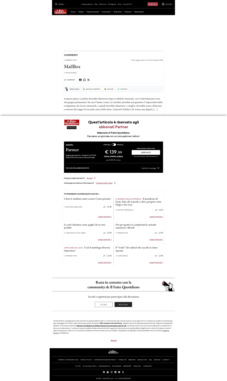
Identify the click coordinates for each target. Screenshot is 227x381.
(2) (162, 233)
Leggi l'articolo (105, 216)
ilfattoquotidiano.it (87, 4)
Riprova (114, 340)
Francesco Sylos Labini (75, 233)
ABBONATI (146, 152)
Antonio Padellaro (73, 207)
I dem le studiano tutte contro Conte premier (87, 198)
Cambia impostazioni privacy (105, 360)
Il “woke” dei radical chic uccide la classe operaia (136, 249)
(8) (110, 207)
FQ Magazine (112, 4)
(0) (110, 256)
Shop (119, 4)
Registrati (123, 304)
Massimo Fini (122, 233)
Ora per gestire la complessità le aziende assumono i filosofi (136, 226)
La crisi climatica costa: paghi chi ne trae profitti (84, 226)
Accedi (103, 304)
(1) (162, 210)
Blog (96, 4)
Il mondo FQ (126, 4)
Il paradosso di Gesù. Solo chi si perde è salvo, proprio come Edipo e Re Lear (138, 201)
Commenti (71, 55)
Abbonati (152, 4)
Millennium (102, 4)
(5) (110, 233)
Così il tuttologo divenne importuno (87, 249)
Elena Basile (122, 256)
